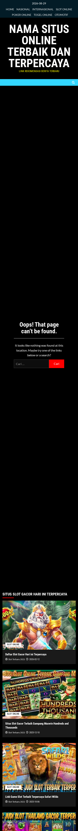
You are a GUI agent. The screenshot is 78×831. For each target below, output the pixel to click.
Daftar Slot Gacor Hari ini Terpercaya (25, 654)
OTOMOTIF (61, 14)
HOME (10, 9)
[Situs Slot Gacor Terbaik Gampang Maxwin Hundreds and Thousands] (39, 694)
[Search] (73, 82)
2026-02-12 (34, 659)
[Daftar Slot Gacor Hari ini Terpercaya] (39, 625)
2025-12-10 (34, 732)
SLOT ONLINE (64, 9)
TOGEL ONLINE (43, 14)
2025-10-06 (34, 801)
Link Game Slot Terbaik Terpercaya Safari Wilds (31, 796)
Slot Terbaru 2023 (16, 659)
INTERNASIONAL (42, 9)
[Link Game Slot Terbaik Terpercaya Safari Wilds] (39, 767)
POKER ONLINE (21, 14)
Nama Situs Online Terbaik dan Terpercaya (39, 46)
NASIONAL (23, 9)
